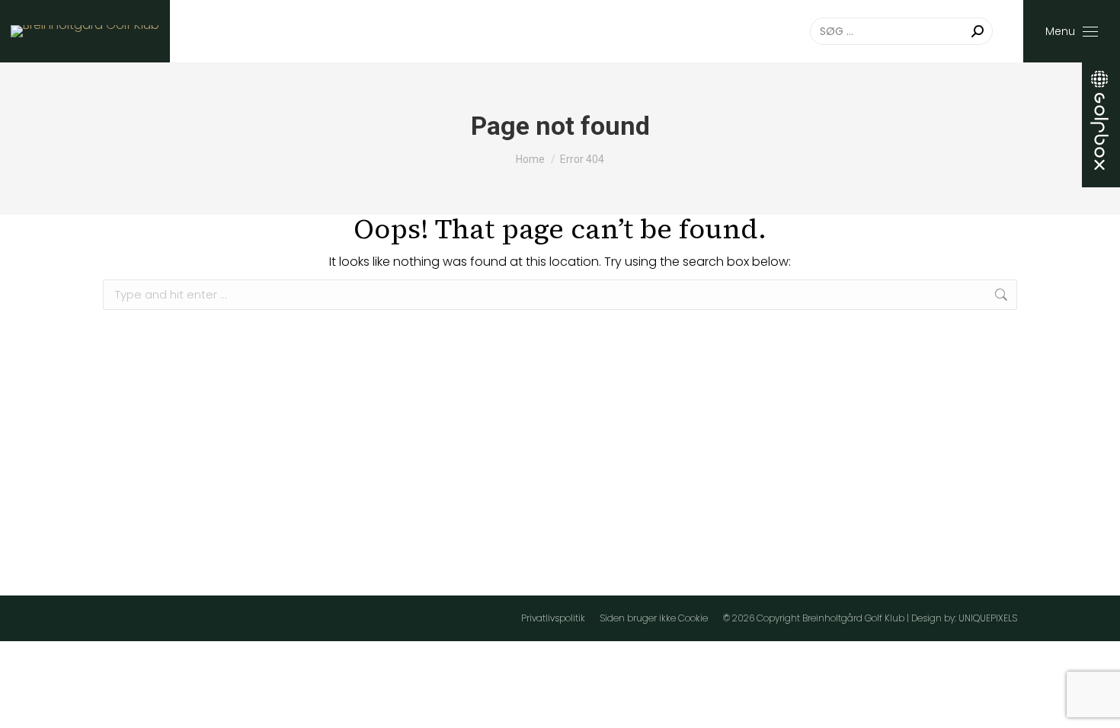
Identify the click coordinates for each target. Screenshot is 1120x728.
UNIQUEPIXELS (987, 617)
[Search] (977, 31)
